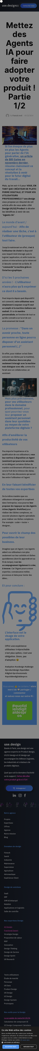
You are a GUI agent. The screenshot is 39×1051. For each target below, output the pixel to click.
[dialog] (19, 1039)
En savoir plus (25, 1040)
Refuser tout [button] (29, 1047)
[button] (19, 1042)
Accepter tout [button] (10, 1047)
